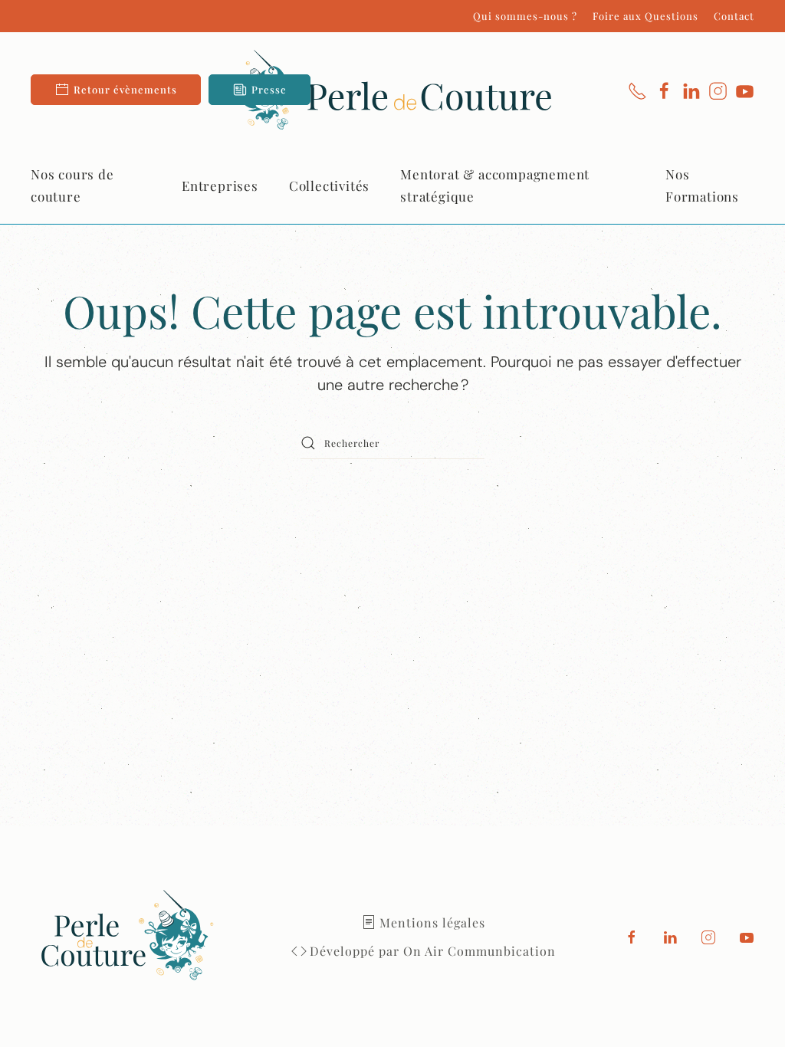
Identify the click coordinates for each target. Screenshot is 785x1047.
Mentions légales (432, 922)
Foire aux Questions (645, 15)
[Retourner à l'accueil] (393, 90)
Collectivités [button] (329, 185)
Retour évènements (125, 89)
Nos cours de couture (72, 185)
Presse (269, 89)
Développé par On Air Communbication (433, 951)
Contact (734, 15)
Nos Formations (702, 185)
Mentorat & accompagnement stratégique (495, 185)
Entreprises (220, 185)
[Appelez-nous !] (637, 90)
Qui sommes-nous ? (525, 15)
